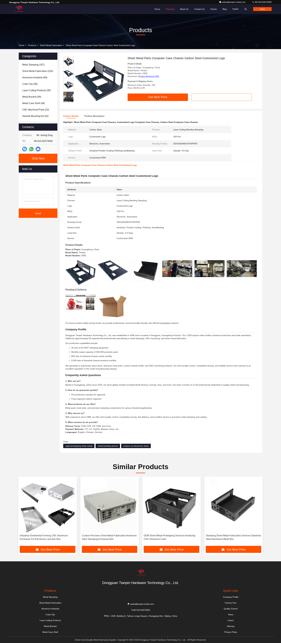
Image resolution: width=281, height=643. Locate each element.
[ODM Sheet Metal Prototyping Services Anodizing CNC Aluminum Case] (171, 505)
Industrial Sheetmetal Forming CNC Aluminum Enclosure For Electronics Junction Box (44, 537)
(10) (35, 116)
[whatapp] (31, 149)
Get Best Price (157, 97)
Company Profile (230, 597)
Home (157, 9)
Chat (262, 9)
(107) (33, 64)
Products (170, 9)
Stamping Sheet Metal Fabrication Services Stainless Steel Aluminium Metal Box (233, 537)
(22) (35, 109)
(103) (37, 71)
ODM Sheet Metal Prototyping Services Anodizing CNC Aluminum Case (169, 537)
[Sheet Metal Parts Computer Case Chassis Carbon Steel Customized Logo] (99, 80)
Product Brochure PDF (148, 76)
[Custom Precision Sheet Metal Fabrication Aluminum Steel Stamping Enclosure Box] (109, 505)
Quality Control (231, 608)
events (213, 9)
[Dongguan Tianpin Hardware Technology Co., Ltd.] (18, 9)
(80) (34, 77)
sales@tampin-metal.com (234, 2)
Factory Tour (231, 603)
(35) (36, 90)
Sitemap (230, 626)
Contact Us (199, 9)
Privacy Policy (230, 632)
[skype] (24, 149)
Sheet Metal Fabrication (51, 45)
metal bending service (108, 446)
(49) (29, 84)
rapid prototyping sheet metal (78, 446)
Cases (231, 620)
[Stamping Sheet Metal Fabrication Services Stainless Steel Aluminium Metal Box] (233, 505)
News (230, 614)
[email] (38, 149)
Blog (225, 9)
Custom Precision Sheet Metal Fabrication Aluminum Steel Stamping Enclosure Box (109, 537)
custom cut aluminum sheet (136, 446)
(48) (33, 103)
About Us (184, 9)
